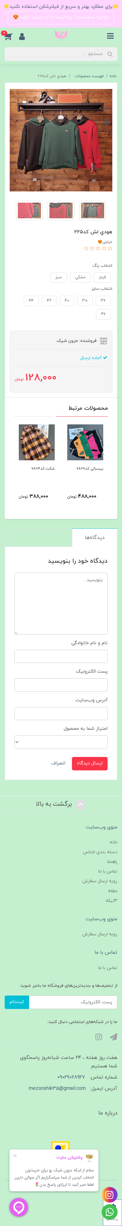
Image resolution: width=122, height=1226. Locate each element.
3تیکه (111, 901)
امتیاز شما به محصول (86, 728)
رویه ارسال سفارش (99, 881)
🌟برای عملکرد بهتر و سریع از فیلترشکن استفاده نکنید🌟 (61, 6)
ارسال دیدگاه (90, 763)
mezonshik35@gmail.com (57, 1088)
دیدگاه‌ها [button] (94, 537)
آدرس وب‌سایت (91, 700)
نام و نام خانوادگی (89, 643)
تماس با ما (107, 871)
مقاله (112, 891)
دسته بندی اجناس (100, 852)
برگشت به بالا (55, 804)
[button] (12, 36)
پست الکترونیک (92, 671)
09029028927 (71, 1077)
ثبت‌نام (17, 1002)
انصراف (58, 763)
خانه (113, 842)
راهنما (112, 862)
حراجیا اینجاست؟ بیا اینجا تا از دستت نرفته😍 (61, 17)
